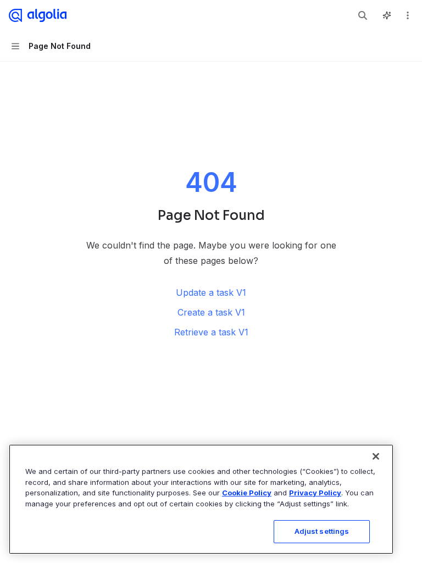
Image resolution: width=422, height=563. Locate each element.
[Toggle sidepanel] (387, 15)
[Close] (376, 456)
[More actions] (407, 15)
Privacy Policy (315, 492)
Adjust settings (322, 531)
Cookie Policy (246, 492)
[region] (201, 499)
